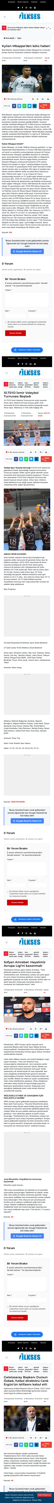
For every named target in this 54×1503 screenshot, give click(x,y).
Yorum (8, 290)
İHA (46, 61)
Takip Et (45, 106)
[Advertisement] (27, 617)
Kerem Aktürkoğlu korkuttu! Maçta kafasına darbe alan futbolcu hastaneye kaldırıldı (27, 29)
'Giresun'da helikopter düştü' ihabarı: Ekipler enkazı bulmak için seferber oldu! (47, 385)
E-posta (32, 311)
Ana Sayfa (10, 38)
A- (38, 99)
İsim (7, 311)
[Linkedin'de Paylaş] (35, 106)
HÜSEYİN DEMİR (18, 802)
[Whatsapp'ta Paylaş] (24, 106)
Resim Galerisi (23, 2)
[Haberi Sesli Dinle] (33, 99)
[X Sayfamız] (18, 7)
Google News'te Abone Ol (28, 251)
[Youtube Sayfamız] (35, 7)
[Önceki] (46, 29)
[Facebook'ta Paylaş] (14, 106)
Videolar (34, 2)
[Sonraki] (50, 29)
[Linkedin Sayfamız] (31, 7)
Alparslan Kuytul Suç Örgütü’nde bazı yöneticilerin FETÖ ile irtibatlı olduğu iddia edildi (29, 385)
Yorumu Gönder (15, 333)
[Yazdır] (48, 99)
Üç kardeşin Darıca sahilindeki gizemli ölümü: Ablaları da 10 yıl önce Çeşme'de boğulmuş (37, 384)
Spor (19, 38)
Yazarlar (43, 2)
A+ (43, 99)
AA (45, 992)
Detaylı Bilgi (36, 1500)
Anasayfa (11, 2)
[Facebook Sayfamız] (22, 7)
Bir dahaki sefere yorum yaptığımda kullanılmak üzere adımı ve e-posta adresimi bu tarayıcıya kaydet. (27, 324)
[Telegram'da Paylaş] (30, 106)
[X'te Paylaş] (19, 106)
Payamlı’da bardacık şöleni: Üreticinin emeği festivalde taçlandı (22, 385)
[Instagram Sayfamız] (26, 7)
